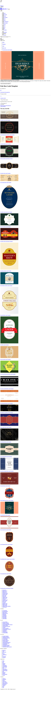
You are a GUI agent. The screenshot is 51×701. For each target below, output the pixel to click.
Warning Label (4, 594)
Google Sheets (4, 666)
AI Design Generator (5, 623)
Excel (3, 661)
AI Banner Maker (5, 625)
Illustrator (3, 672)
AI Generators (4, 610)
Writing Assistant (5, 613)
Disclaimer (4, 684)
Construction (4, 654)
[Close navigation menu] (1, 11)
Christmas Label (5, 599)
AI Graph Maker (5, 632)
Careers (3, 685)
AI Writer (3, 627)
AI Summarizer (4, 644)
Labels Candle (4, 605)
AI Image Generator (5, 622)
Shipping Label (4, 603)
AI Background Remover (6, 642)
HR (3, 652)
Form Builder (4, 615)
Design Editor (4, 612)
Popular (3, 675)
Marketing (4, 650)
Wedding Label (4, 597)
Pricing (3, 680)
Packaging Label (5, 593)
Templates (4, 44)
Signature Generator (5, 640)
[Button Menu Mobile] (1, 0)
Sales (3, 651)
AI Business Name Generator (7, 646)
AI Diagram (4, 630)
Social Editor (4, 617)
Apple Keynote (4, 670)
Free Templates (4, 674)
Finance (3, 653)
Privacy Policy (4, 682)
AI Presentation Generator (6, 629)
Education (4, 657)
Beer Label (4, 601)
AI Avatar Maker (5, 641)
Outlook (3, 664)
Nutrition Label (4, 592)
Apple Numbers (4, 669)
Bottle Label (4, 591)
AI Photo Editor (4, 631)
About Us (3, 678)
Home (3, 42)
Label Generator (3, 106)
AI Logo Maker (4, 621)
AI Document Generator (6, 626)
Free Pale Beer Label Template (7, 49)
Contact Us (4, 681)
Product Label (4, 600)
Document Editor (5, 611)
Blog (3, 686)
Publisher (3, 663)
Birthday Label (4, 604)
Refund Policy (4, 683)
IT (2, 655)
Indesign (3, 673)
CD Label (4, 602)
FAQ (3, 687)
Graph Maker (4, 618)
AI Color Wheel (4, 638)
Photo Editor (4, 616)
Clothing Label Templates (6, 606)
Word (3, 660)
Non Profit (4, 656)
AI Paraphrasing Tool (5, 643)
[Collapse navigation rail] (9, 9)
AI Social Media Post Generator (7, 624)
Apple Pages (4, 668)
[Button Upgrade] (1, 40)
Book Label (4, 595)
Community (4, 679)
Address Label (4, 598)
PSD (3, 671)
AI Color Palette (5, 639)
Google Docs (4, 665)
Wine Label (4, 596)
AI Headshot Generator (6, 637)
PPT (3, 662)
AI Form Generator (5, 628)
